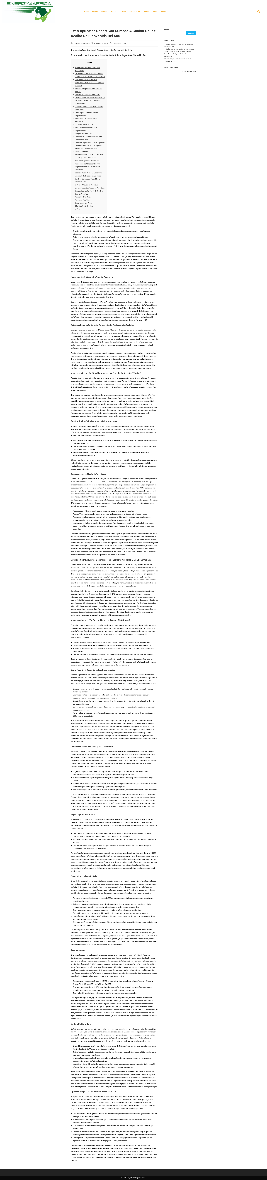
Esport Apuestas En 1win (84, 125)
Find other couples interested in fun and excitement (179, 49)
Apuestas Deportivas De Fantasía (87, 161)
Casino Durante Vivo (82, 152)
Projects (104, 11)
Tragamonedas (80, 131)
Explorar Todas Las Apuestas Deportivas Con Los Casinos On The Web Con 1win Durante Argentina (90, 191)
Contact (163, 11)
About (113, 11)
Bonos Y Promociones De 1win (86, 128)
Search (166, 29)
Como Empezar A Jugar (83, 203)
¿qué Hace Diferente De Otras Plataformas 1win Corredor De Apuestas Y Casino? (89, 83)
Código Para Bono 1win (83, 134)
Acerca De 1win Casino (83, 197)
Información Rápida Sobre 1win (86, 149)
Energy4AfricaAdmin (81, 43)
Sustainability (134, 11)
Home (86, 11)
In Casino (78, 209)
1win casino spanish (120, 43)
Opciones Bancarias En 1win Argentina (88, 146)
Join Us (146, 11)
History (95, 11)
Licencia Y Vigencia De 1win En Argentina (90, 143)
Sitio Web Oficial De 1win (84, 206)
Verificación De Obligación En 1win (87, 164)
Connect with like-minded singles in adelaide (177, 51)
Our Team (122, 11)
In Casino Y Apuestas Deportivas (87, 185)
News (154, 11)
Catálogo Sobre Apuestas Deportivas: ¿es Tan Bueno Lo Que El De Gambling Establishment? (90, 101)
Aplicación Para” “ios (82, 200)
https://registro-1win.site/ (103, 297)
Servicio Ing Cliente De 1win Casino (87, 95)
